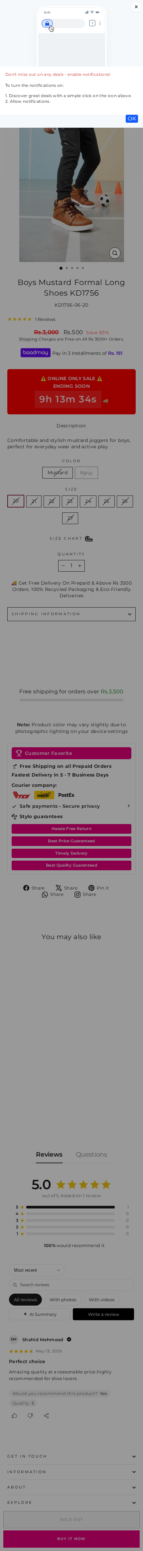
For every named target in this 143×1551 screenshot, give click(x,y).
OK (132, 118)
